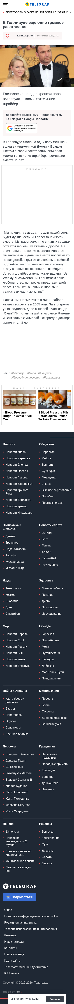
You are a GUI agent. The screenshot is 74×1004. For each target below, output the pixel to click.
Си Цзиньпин (14, 766)
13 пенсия (12, 831)
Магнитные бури (53, 672)
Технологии (13, 588)
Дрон (9, 607)
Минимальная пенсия (20, 861)
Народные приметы (55, 763)
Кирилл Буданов (16, 786)
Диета (46, 601)
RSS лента (11, 973)
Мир (6, 626)
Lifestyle (45, 626)
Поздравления (51, 678)
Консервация (50, 837)
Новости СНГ (15, 653)
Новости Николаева (19, 512)
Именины (48, 789)
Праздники (47, 746)
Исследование (51, 613)
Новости (9, 444)
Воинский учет (51, 724)
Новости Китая (15, 659)
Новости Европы (17, 634)
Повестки (48, 698)
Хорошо (55, 999)
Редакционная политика (20, 922)
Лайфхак (48, 665)
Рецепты (45, 823)
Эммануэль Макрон (19, 773)
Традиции (48, 770)
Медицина (49, 477)
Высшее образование (56, 490)
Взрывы (11, 708)
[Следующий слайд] (70, 12)
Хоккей (46, 552)
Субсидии (48, 471)
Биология (12, 601)
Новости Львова (16, 477)
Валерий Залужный (19, 779)
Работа (46, 458)
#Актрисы (45, 373)
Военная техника (17, 734)
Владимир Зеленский (20, 754)
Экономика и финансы (12, 527)
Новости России (16, 646)
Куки (35, 998)
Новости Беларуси (18, 665)
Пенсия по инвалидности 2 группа (16, 841)
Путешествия (51, 653)
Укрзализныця (15, 568)
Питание (47, 594)
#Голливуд (18, 373)
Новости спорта (50, 525)
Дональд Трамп (16, 760)
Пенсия (8, 823)
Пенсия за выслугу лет (18, 869)
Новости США (15, 640)
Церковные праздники (49, 756)
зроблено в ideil (12, 992)
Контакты (10, 948)
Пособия (48, 496)
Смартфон (13, 613)
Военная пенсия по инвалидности (18, 853)
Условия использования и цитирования (30, 929)
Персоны (9, 746)
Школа (46, 483)
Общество (46, 444)
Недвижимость (16, 549)
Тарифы (11, 555)
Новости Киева (16, 452)
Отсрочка (48, 711)
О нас (8, 909)
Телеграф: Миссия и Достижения (26, 967)
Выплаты (48, 464)
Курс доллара (15, 561)
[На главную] (37, 4)
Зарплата (48, 452)
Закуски (47, 863)
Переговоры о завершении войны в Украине (37, 12)
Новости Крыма (16, 506)
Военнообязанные (54, 717)
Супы (45, 844)
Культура (48, 659)
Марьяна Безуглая (18, 804)
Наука (7, 580)
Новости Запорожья (19, 483)
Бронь (46, 705)
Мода (45, 646)
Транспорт (13, 542)
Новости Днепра (17, 464)
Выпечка (47, 831)
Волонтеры (13, 727)
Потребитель (50, 640)
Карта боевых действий (15, 700)
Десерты (48, 850)
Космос (10, 594)
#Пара (31, 373)
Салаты (47, 857)
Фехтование (50, 564)
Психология (50, 607)
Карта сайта (12, 960)
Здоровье (46, 580)
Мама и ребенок (52, 588)
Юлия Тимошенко (17, 798)
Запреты (47, 776)
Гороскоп (48, 634)
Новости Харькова (18, 458)
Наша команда (14, 954)
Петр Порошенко (17, 792)
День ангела (50, 783)
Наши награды (14, 941)
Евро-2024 (49, 558)
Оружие (11, 721)
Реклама (10, 935)
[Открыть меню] (5, 4)
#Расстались (51, 377)
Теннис (46, 545)
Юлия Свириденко (18, 811)
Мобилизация (49, 690)
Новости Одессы (17, 471)
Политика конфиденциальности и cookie (31, 916)
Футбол (47, 532)
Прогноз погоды (52, 502)
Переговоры (14, 714)
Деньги (10, 536)
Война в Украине (15, 690)
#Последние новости (25, 377)
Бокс (45, 539)
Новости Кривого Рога (17, 492)
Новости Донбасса (18, 499)
